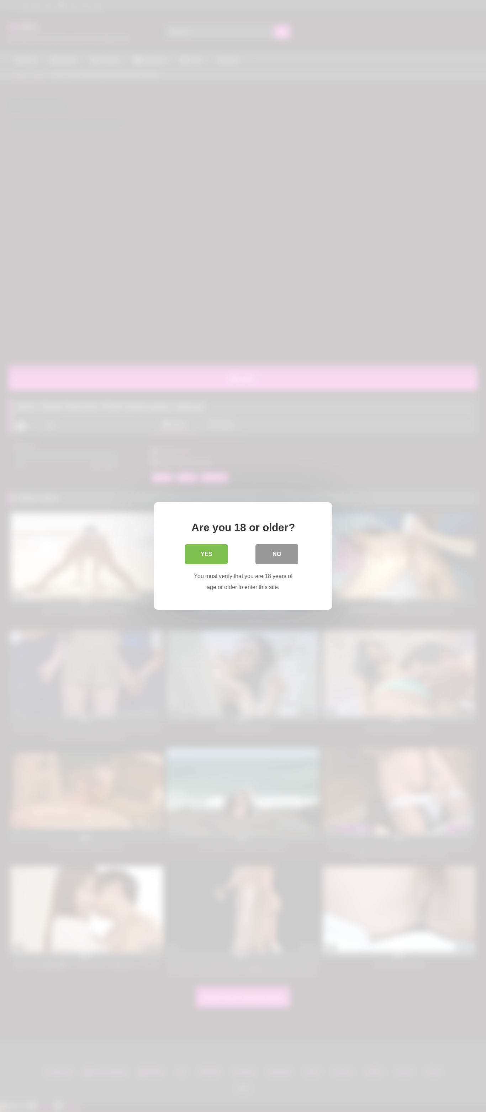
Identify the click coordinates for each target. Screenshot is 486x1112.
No (277, 554)
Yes (206, 554)
